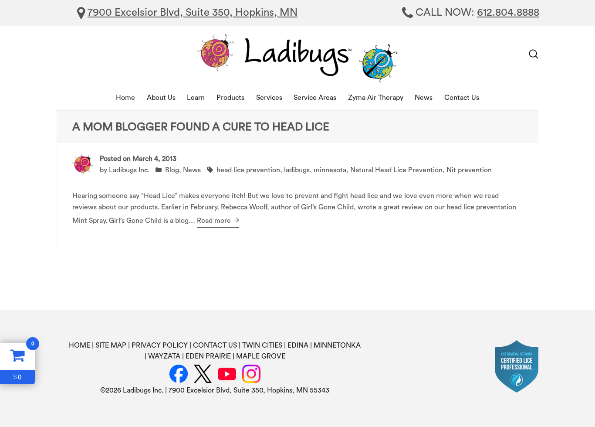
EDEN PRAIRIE (208, 356)
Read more (215, 220)
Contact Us (461, 97)
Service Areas (315, 97)
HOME (79, 345)
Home (125, 97)
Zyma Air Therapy (375, 97)
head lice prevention (248, 170)
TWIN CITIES (262, 345)
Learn (196, 97)
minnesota (330, 170)
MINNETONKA (337, 345)
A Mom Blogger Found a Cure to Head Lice (200, 127)
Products (230, 97)
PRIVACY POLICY (160, 345)
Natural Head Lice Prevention (396, 170)
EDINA (297, 345)
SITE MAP (110, 345)
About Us (161, 97)
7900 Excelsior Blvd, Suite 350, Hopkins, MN (193, 12)
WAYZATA (164, 356)
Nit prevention (469, 170)
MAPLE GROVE (260, 356)
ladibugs (297, 170)
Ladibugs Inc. (129, 170)
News (424, 97)
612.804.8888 (508, 12)
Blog (172, 170)
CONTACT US (215, 345)
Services (269, 97)
